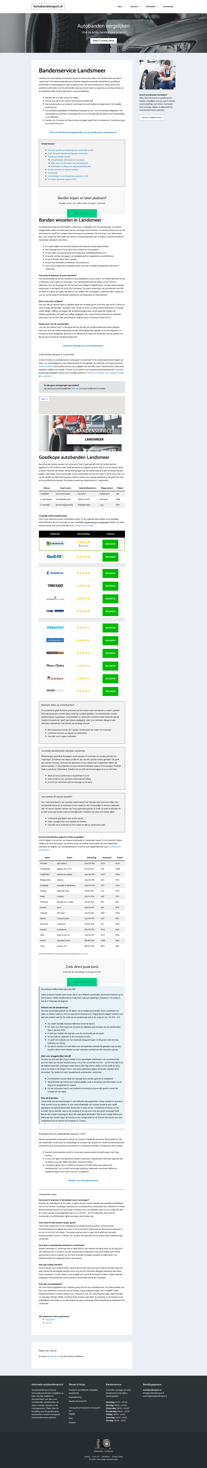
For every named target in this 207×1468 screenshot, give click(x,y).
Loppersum (46, 376)
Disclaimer (106, 1456)
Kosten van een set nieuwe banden (63, 169)
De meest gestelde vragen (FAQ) (62, 179)
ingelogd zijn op (53, 1356)
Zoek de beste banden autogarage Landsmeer (68, 153)
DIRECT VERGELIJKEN (103, 41)
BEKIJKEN (110, 544)
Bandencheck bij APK (78, 1401)
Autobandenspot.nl (48, 6)
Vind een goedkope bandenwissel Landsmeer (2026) (70, 150)
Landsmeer (83, 954)
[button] (83, 132)
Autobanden (98, 1451)
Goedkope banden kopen (59, 157)
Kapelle (72, 1414)
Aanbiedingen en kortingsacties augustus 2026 (68, 176)
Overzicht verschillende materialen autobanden (83, 1391)
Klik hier (75, 388)
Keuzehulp (168, 6)
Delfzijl (121, 373)
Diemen (90, 373)
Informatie (150, 6)
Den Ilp (48, 1323)
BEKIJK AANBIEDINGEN (152, 117)
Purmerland (50, 1320)
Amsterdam (99, 373)
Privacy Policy (117, 1456)
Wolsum (72, 1422)
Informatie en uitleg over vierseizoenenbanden (71, 166)
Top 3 (119, 6)
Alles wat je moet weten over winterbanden (69, 163)
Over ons (95, 1456)
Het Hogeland (111, 373)
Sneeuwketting (75, 1397)
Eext (71, 1418)
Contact (87, 1456)
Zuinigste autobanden (84, 525)
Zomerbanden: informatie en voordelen (68, 160)
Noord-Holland (45, 366)
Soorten (134, 6)
